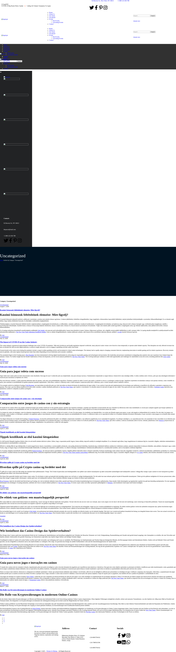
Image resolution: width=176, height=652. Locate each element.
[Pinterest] (101, 7)
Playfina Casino (90, 612)
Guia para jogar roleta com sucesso (13, 367)
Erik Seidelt (41, 330)
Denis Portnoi (36, 608)
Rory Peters (30, 576)
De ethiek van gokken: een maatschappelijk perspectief (20, 493)
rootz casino (166, 356)
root (3, 335)
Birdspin (110, 483)
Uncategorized (4, 305)
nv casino (140, 452)
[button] (154, 20)
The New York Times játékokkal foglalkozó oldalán (31, 332)
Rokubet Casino (159, 387)
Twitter (15, 546)
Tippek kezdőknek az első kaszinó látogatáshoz (17, 432)
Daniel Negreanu (34, 419)
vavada (120, 332)
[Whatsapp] (128, 642)
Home (1, 260)
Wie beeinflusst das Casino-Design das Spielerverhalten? (21, 526)
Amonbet (2, 516)
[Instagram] (105, 7)
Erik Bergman (30, 385)
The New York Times (78, 356)
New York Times (151, 610)
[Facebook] (96, 7)
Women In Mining (51, 651)
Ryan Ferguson (4, 481)
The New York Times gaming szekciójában (75, 452)
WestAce (161, 420)
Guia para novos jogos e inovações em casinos (17, 558)
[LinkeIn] (123, 642)
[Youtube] (119, 642)
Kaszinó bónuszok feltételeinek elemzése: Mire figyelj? (20, 310)
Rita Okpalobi (30, 355)
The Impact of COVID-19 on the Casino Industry (18, 342)
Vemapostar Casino (35, 580)
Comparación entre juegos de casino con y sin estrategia (21, 399)
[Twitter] (91, 7)
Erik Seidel (33, 511)
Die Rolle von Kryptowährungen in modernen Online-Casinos (23, 590)
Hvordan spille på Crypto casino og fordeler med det (20, 462)
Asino (11, 548)
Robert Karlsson (37, 451)
